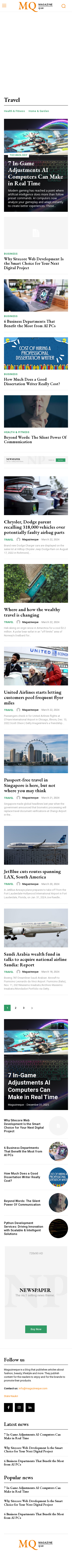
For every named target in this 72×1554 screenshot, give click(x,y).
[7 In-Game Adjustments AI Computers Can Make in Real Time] (36, 1064)
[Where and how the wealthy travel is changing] (36, 583)
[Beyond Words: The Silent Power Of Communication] (36, 411)
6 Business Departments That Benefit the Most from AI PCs (30, 323)
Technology (18, 155)
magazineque (30, 539)
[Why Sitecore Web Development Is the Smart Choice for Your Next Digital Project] (36, 233)
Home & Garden (39, 111)
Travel (8, 539)
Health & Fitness (14, 111)
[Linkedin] (30, 1407)
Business (10, 253)
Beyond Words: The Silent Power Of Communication (35, 439)
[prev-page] (54, 1026)
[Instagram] (19, 1407)
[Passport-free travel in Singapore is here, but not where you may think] (36, 753)
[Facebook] (8, 1407)
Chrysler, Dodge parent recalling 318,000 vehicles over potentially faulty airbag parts (34, 527)
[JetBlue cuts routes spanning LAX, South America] (36, 845)
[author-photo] (19, 540)
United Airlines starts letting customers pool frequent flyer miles (33, 697)
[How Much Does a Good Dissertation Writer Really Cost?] (36, 353)
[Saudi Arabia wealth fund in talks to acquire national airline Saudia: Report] (36, 928)
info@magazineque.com (33, 1388)
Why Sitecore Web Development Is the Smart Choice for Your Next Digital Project (34, 263)
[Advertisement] (36, 50)
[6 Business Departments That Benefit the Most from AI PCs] (36, 295)
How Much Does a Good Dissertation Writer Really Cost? (32, 381)
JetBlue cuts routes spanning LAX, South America (32, 874)
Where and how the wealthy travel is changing (32, 612)
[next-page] (32, 1008)
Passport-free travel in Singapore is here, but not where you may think (29, 785)
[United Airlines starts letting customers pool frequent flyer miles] (36, 666)
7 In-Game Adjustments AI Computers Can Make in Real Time (35, 173)
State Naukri (11, 1396)
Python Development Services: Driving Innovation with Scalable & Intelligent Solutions (23, 1228)
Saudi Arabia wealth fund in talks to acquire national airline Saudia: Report (35, 959)
